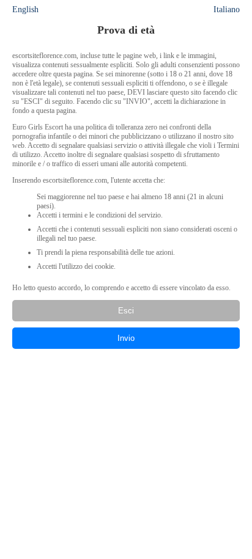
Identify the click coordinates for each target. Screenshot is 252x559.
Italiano (226, 9)
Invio (126, 338)
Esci (126, 310)
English (25, 9)
